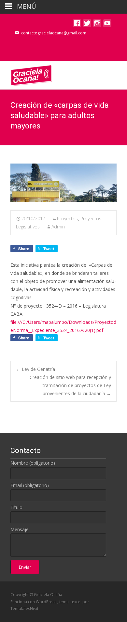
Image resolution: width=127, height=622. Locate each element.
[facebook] (77, 25)
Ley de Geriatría (35, 369)
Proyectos (67, 218)
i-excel (76, 601)
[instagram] (97, 25)
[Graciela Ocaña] (26, 74)
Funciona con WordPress (33, 601)
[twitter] (87, 25)
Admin (58, 227)
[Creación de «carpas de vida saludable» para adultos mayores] (63, 183)
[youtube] (107, 25)
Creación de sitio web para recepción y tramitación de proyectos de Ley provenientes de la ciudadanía (70, 385)
